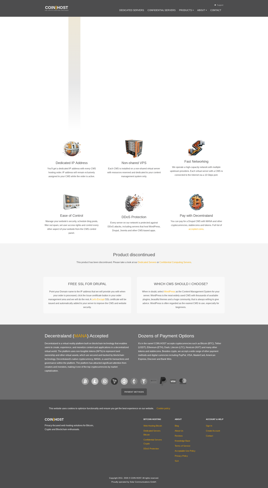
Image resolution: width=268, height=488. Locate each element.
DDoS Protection (151, 448)
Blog (177, 426)
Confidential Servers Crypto (152, 441)
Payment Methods (134, 392)
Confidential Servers (162, 10)
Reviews (179, 436)
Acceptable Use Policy (185, 451)
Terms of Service (182, 446)
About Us (179, 431)
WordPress (169, 291)
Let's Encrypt (98, 299)
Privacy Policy (181, 456)
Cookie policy (163, 408)
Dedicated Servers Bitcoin (152, 433)
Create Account (213, 431)
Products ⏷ (186, 10)
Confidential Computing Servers (175, 262)
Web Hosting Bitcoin (152, 426)
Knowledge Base (182, 441)
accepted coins (196, 229)
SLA (177, 461)
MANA (80, 335)
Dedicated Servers (131, 10)
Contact (215, 10)
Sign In (209, 426)
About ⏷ (202, 10)
